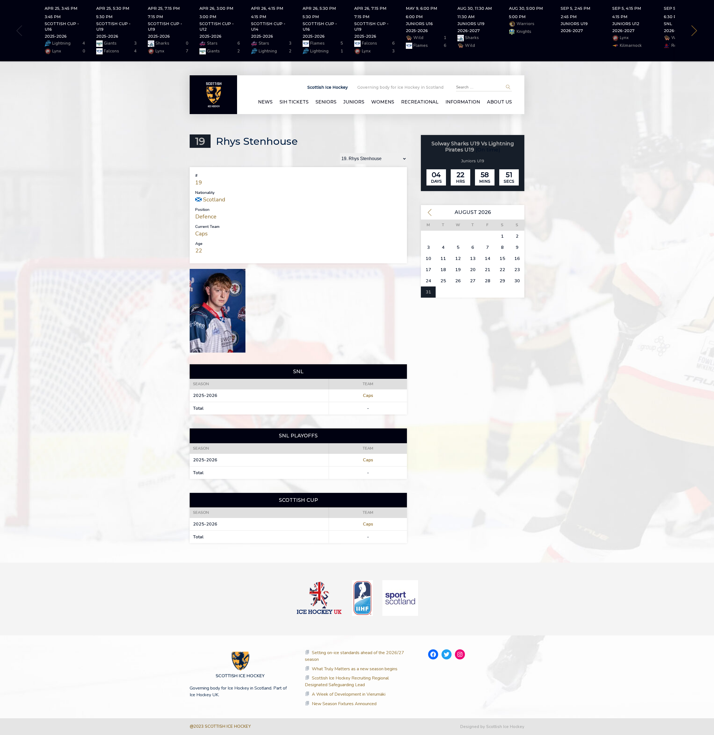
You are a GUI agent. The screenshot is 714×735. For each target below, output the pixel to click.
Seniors (325, 102)
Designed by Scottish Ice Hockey (492, 726)
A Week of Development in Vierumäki (348, 694)
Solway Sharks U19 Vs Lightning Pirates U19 (472, 147)
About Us (499, 102)
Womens (382, 102)
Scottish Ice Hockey (327, 87)
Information (462, 102)
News (265, 102)
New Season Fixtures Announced (344, 704)
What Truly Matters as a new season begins (354, 669)
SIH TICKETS (293, 102)
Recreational (419, 102)
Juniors (353, 102)
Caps (201, 233)
